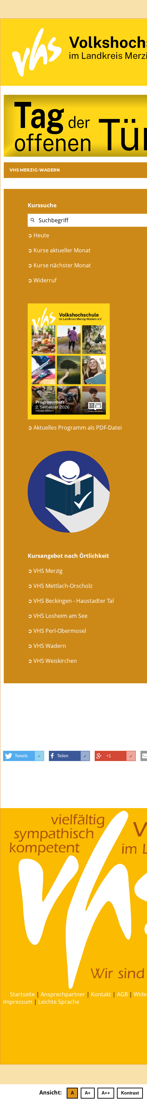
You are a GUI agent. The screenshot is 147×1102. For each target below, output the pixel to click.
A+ (88, 1093)
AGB (122, 994)
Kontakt (101, 994)
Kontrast (130, 1093)
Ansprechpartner (63, 994)
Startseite (22, 994)
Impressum (17, 1002)
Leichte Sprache (58, 1002)
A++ (106, 1093)
